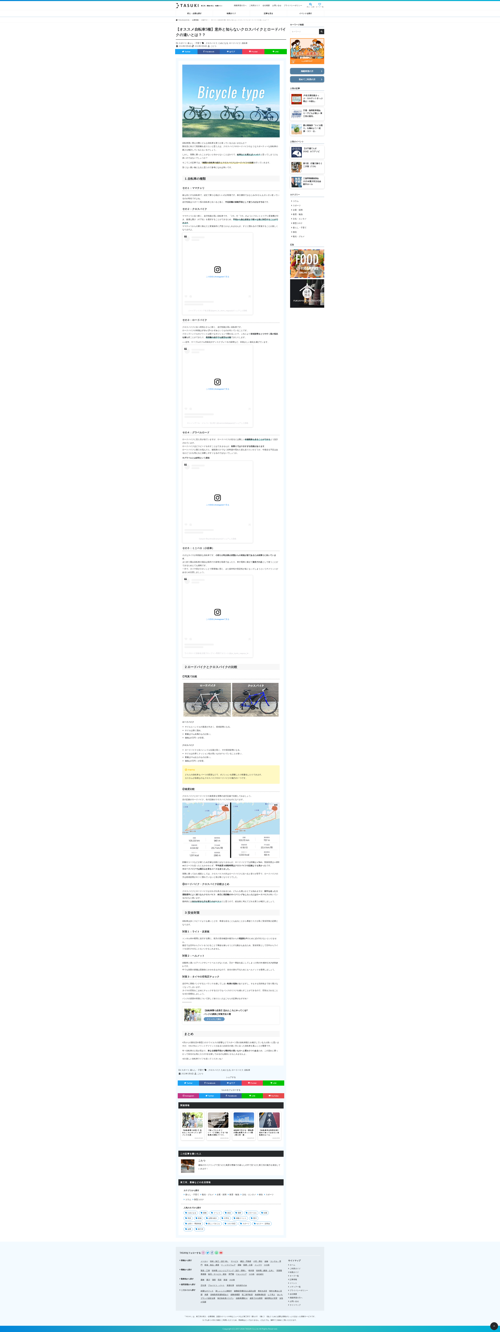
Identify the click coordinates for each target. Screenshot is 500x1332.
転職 (265, 1213)
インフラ (258, 1265)
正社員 (203, 1285)
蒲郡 (239, 1213)
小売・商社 (257, 1261)
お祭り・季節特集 (194, 1224)
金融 (266, 1261)
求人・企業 (310, 7)
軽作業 (251, 1270)
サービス (234, 1261)
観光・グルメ (208, 1194)
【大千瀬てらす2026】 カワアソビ (311, 150)
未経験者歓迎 (260, 1294)
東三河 (200, 1229)
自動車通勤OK (242, 1298)
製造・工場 (205, 1270)
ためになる (223, 43)
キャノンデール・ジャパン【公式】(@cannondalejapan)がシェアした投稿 (217, 423)
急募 (206, 1294)
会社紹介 (260, 1274)
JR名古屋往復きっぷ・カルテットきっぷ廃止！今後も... (313, 98)
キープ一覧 (320, 7)
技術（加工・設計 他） (219, 1261)
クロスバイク (211, 43)
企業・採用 (221, 1194)
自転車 (245, 43)
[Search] (321, 31)
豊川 (255, 1218)
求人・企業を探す (194, 13)
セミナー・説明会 (263, 1224)
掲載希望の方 (307, 71)
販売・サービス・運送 (217, 1274)
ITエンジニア (241, 1274)
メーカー (204, 1261)
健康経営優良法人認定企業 (245, 1291)
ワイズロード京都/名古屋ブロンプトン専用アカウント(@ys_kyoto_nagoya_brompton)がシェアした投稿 (227, 653)
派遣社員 (230, 1285)
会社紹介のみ (241, 1285)
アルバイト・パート (216, 1285)
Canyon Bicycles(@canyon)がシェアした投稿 (217, 539)
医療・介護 (247, 1265)
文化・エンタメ (249, 1194)
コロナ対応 (231, 1224)
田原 (189, 1218)
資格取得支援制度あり (219, 1294)
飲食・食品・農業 (212, 1265)
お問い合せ (276, 5)
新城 (199, 1218)
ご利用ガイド (254, 5)
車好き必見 (262, 1291)
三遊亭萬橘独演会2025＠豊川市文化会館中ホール (312, 181)
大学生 (226, 1218)
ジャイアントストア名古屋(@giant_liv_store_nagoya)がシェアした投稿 (217, 311)
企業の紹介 (212, 1218)
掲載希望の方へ (240, 5)
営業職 (279, 1270)
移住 (261, 1194)
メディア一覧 (295, 1287)
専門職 (231, 1274)
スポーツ (183, 43)
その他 (266, 1265)
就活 (229, 1213)
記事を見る (268, 13)
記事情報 (293, 1279)
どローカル (252, 1213)
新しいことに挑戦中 (223, 1291)
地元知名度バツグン (225, 1298)
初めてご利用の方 (307, 79)
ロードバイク (235, 43)
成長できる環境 (256, 1298)
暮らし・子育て (194, 43)
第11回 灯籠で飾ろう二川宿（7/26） (312, 165)
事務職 (203, 1274)
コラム (188, 1199)
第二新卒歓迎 (247, 1294)
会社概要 (266, 5)
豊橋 (205, 1213)
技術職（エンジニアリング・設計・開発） (229, 1270)
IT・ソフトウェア (228, 1265)
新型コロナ (199, 1199)
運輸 (239, 1265)
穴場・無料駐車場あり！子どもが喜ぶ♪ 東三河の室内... (312, 113)
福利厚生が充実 (271, 1298)
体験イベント (241, 1218)
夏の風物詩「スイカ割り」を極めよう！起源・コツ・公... (313, 128)
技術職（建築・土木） (265, 1270)
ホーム (292, 1265)
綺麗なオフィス (207, 1291)
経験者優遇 (235, 1294)
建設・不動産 (245, 1261)
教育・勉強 (234, 1194)
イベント (217, 1213)
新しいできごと (214, 1224)
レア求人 (271, 1294)
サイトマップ (295, 1305)
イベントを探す (305, 13)
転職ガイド (231, 13)
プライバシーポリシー (293, 5)
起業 (189, 1229)
